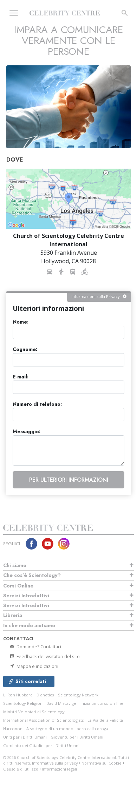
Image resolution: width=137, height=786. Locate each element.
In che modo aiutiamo (29, 625)
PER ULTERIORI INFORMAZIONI (68, 480)
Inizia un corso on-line (101, 703)
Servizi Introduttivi (26, 595)
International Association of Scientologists (43, 720)
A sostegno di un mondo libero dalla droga (67, 728)
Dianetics (45, 694)
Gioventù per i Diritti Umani (77, 737)
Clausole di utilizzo (20, 769)
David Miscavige (61, 703)
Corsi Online (18, 585)
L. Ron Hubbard (18, 694)
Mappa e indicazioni (36, 666)
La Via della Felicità (105, 720)
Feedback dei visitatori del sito (47, 656)
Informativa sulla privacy (55, 763)
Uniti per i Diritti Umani (25, 737)
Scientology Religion (23, 703)
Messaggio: (26, 432)
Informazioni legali (59, 769)
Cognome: (25, 349)
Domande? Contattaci (38, 646)
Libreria (12, 615)
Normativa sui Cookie (101, 763)
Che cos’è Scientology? (32, 575)
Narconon (12, 728)
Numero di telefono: (37, 404)
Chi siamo (14, 565)
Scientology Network (78, 694)
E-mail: (20, 377)
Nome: (20, 322)
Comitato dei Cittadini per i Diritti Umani (41, 745)
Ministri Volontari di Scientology (34, 711)
